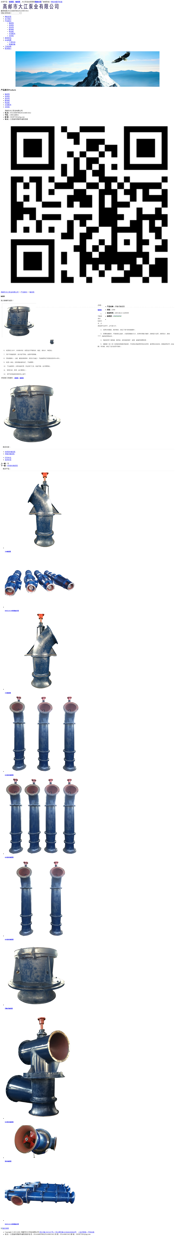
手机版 (60, 2)
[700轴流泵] (43, 548)
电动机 (11, 31)
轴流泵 (17, 2)
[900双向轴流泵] (43, 1118)
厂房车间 (12, 42)
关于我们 (8, 19)
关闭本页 (8, 460)
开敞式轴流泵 (10, 454)
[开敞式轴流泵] (36, 1005)
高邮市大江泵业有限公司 (10, 292)
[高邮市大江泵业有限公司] (31, 9)
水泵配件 (12, 34)
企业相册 (8, 40)
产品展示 (8, 21)
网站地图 (54, 2)
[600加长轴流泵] (43, 771)
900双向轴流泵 (10, 452)
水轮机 (11, 36)
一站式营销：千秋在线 (86, 1232)
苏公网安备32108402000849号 (65, 1232)
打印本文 (8, 457)
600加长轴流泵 (12, 465)
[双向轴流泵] (34, 1157)
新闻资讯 (8, 38)
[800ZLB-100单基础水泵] (40, 607)
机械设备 (12, 44)
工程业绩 (8, 46)
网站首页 (8, 17)
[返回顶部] (5, 1228)
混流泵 (11, 2)
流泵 (17, 378)
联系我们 (8, 48)
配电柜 (11, 29)
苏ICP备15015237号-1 (47, 1232)
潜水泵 (11, 27)
